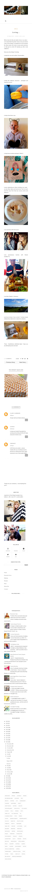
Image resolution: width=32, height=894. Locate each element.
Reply (26, 419)
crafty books (8, 805)
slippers (11, 846)
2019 (7, 733)
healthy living (20, 821)
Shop (5, 583)
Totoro (6, 853)
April (8, 767)
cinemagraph (23, 800)
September (9, 750)
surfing (17, 848)
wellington (7, 856)
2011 (7, 782)
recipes (24, 838)
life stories (19, 826)
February (9, 771)
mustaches (7, 831)
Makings (6, 578)
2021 (7, 729)
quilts (14, 838)
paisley (6, 833)
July (8, 754)
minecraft (19, 828)
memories (13, 828)
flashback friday (8, 816)
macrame (7, 828)
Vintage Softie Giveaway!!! (16, 686)
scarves (23, 843)
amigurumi (7, 795)
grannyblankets (23, 818)
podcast (15, 836)
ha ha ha (7, 821)
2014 (7, 776)
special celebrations (9, 848)
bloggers (17, 798)
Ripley (6, 843)
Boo (22, 798)
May (8, 765)
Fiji (20, 813)
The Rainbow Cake (14, 644)
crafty (16, 28)
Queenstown (8, 838)
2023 (7, 725)
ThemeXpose (17, 888)
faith (22, 810)
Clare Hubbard (15, 413)
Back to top (23, 890)
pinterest (16, 550)
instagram (8, 550)
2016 (7, 739)
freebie (20, 816)
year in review (8, 859)
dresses (17, 810)
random (19, 838)
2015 (7, 741)
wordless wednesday (17, 856)
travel (11, 853)
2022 (7, 727)
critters (14, 805)
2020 (7, 731)
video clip (17, 853)
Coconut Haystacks (14, 634)
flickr (23, 550)
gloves (6, 818)
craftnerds (13, 803)
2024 (7, 723)
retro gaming (21, 841)
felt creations (15, 813)
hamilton (13, 821)
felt (16, 556)
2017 (7, 737)
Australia (19, 795)
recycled (7, 841)
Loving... (8, 758)
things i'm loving (17, 851)
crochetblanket (8, 808)
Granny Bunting (14, 666)
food (15, 816)
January (9, 773)
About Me (6, 586)
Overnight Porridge (14, 706)
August (8, 752)
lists (25, 826)
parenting (12, 833)
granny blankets (13, 818)
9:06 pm (12, 415)
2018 (7, 735)
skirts (6, 846)
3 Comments (9, 358)
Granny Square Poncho (15, 624)
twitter (7, 556)
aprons (13, 795)
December (9, 743)
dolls (12, 810)
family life (7, 813)
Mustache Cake (14, 614)
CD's (17, 800)
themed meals (8, 851)
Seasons (9, 763)
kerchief (13, 826)
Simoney (13, 443)
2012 (7, 780)
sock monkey (18, 846)
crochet (20, 805)
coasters (7, 803)
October (9, 748)
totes (24, 851)
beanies (24, 795)
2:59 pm (12, 445)
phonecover (19, 833)
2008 (7, 788)
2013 (7, 778)
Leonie (12, 426)
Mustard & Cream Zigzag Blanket (13, 394)
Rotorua (17, 843)
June (8, 756)
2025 (7, 721)
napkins (13, 831)
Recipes (6, 580)
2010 (7, 784)
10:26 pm (12, 428)
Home (5, 572)
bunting (12, 800)
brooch (6, 800)
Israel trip (7, 826)
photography (8, 836)
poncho (20, 836)
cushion (7, 810)
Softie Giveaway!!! (14, 696)
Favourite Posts (7, 575)
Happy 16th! (10, 761)
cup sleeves (24, 808)
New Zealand (20, 831)
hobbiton (7, 823)
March (8, 769)
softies (24, 846)
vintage (23, 853)
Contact (6, 589)
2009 (7, 786)
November (9, 746)
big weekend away (9, 798)
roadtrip (12, 843)
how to (13, 823)
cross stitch (17, 808)
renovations (13, 841)
